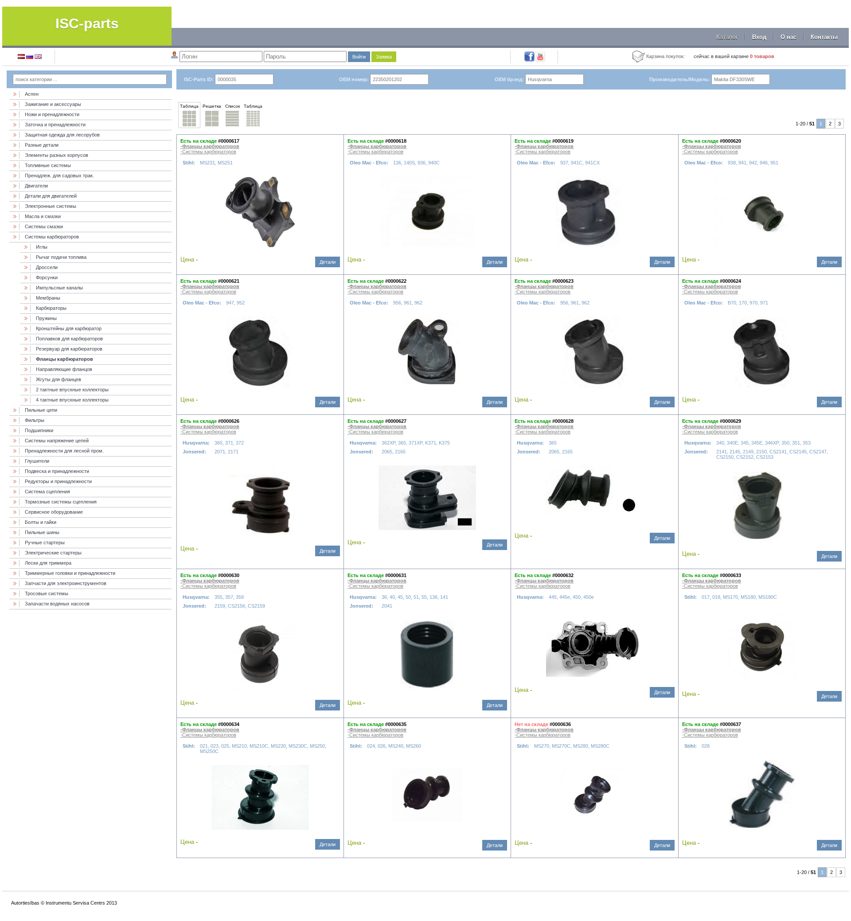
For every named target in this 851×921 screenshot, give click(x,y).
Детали (328, 262)
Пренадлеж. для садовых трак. (59, 175)
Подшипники (39, 430)
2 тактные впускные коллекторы (72, 389)
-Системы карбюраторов (208, 151)
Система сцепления (47, 491)
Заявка (384, 56)
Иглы (41, 247)
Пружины (46, 318)
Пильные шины (42, 532)
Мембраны (48, 297)
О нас (788, 37)
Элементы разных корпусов (56, 155)
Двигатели (36, 185)
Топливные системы (48, 165)
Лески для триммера (48, 563)
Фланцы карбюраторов (64, 359)
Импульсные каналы (59, 287)
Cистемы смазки (44, 226)
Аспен (32, 94)
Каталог (727, 37)
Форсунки (47, 277)
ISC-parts (87, 23)
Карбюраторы (51, 308)
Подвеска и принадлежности (57, 471)
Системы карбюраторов (52, 236)
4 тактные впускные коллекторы (72, 399)
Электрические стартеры (53, 552)
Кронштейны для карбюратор (68, 328)
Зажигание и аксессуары (53, 104)
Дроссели (47, 267)
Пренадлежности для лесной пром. (64, 450)
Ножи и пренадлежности (52, 114)
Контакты (824, 37)
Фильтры (34, 420)
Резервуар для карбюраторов (69, 348)
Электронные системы (50, 206)
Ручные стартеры (45, 542)
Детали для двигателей (51, 196)
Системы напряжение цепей (57, 440)
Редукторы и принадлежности (58, 481)
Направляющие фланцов (64, 369)
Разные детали (42, 145)
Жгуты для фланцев (58, 379)
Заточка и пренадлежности (55, 124)
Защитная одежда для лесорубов (62, 134)
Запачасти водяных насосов (57, 603)
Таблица (189, 106)
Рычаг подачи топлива (61, 257)
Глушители (37, 461)
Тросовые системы (46, 593)
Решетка (212, 106)
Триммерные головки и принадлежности (70, 573)
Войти (359, 56)
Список (232, 106)
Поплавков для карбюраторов (69, 338)
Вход (759, 37)
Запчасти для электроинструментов (65, 583)
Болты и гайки (40, 522)
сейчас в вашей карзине (734, 56)
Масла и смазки (43, 216)
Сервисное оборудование (54, 512)
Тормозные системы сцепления (61, 501)
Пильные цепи (41, 410)
